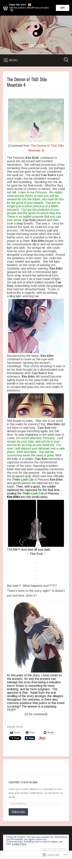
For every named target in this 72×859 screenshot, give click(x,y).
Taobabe (36, 45)
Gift (62, 7)
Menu (13, 60)
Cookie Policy (19, 844)
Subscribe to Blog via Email (23, 782)
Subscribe (18, 812)
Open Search (65, 60)
